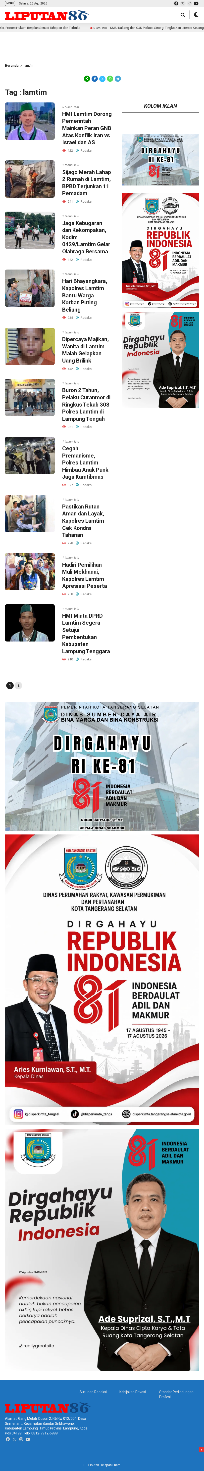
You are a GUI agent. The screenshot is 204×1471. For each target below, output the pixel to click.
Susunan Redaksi (93, 1392)
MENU (10, 3)
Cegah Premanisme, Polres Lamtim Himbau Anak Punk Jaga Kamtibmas (85, 462)
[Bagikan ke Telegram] (117, 79)
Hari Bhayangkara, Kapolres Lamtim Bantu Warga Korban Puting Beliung (84, 295)
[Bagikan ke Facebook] (95, 79)
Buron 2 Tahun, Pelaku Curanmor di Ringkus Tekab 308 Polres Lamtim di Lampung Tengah (86, 404)
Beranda (12, 65)
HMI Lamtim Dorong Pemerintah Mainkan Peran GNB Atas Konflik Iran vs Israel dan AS (87, 128)
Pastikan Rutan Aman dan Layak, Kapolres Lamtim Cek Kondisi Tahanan (83, 521)
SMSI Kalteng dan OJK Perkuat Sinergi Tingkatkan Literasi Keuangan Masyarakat (105, 28)
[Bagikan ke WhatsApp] (110, 79)
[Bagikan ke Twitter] (102, 79)
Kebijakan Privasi (132, 1392)
